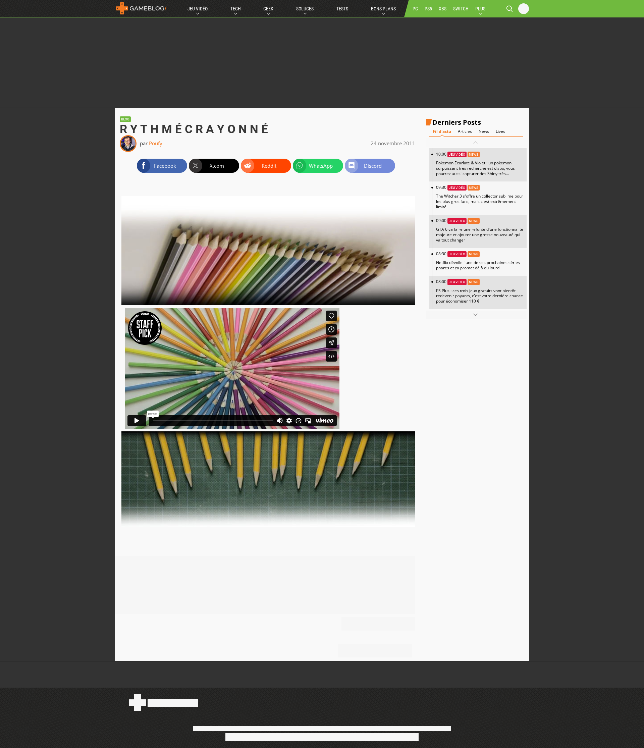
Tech (235, 8)
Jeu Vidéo (197, 8)
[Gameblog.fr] (141, 8)
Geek (268, 8)
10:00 (475, 166)
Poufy (155, 143)
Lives (500, 131)
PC (415, 8)
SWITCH (461, 8)
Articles (465, 131)
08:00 (479, 291)
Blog (125, 119)
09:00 (479, 230)
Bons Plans (383, 8)
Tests (342, 8)
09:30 (479, 197)
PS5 (428, 8)
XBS (442, 8)
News (484, 131)
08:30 (478, 261)
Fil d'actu (442, 131)
